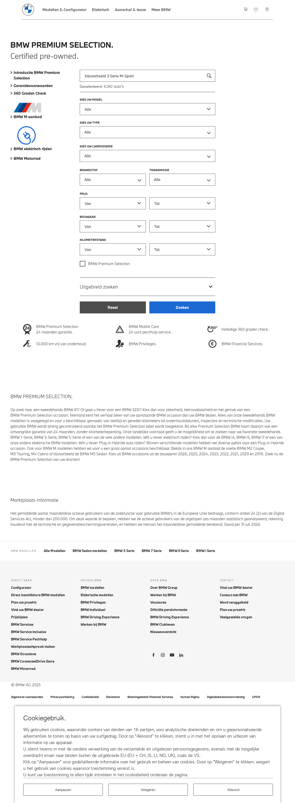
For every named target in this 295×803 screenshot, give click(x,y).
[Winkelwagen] (246, 9)
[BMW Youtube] (172, 656)
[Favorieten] (256, 9)
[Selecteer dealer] (267, 9)
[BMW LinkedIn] (181, 656)
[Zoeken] (209, 76)
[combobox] (147, 76)
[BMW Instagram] (162, 656)
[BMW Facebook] (153, 656)
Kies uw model (91, 99)
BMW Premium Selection (109, 263)
